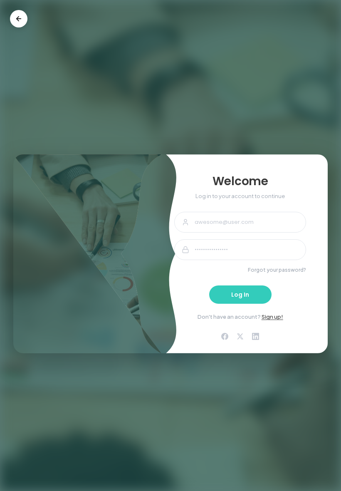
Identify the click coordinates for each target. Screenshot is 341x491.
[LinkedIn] (255, 336)
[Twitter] (240, 336)
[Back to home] (18, 18)
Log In (240, 294)
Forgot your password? (277, 270)
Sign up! (272, 316)
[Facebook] (224, 336)
